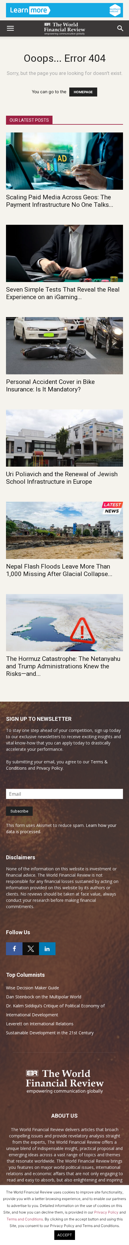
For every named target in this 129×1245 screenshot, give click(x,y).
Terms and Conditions (25, 1219)
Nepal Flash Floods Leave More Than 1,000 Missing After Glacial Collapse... (59, 570)
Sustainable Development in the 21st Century (50, 1033)
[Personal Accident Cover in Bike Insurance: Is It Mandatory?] (64, 345)
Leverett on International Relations (40, 1024)
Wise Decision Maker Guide (32, 988)
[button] (10, 28)
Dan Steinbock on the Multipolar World (43, 997)
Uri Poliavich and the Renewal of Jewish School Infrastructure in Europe (62, 478)
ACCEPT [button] (64, 1235)
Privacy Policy (49, 768)
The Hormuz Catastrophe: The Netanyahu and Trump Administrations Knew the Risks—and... (63, 666)
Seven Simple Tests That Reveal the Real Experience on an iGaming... (63, 293)
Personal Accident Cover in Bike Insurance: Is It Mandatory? (50, 385)
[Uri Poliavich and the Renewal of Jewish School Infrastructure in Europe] (64, 438)
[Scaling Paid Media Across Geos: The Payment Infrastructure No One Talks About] (64, 161)
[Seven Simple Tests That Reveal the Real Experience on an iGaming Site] (64, 253)
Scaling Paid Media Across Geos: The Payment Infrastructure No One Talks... (59, 201)
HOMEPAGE (83, 92)
